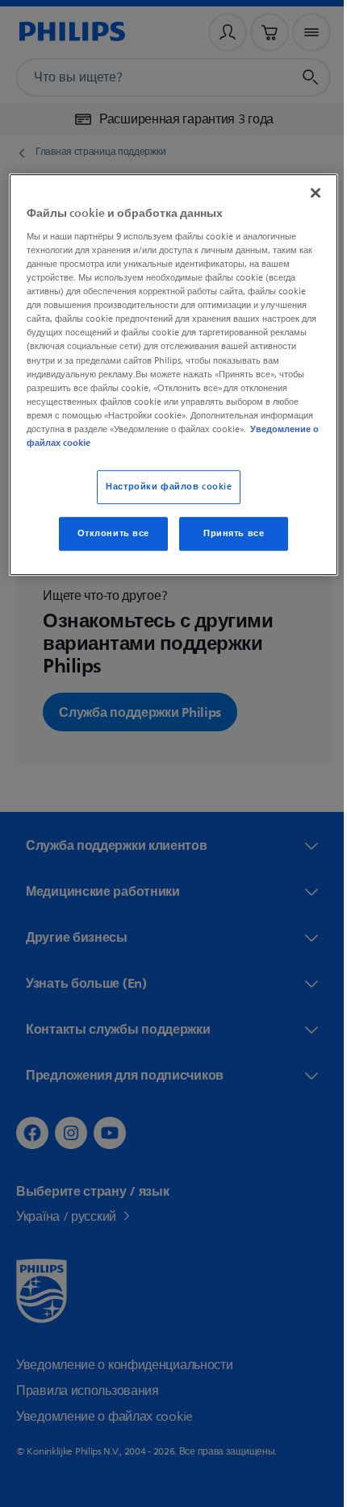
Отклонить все (107, 533)
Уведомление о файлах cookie (165, 443)
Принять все (228, 533)
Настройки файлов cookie (163, 486)
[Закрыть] (304, 193)
